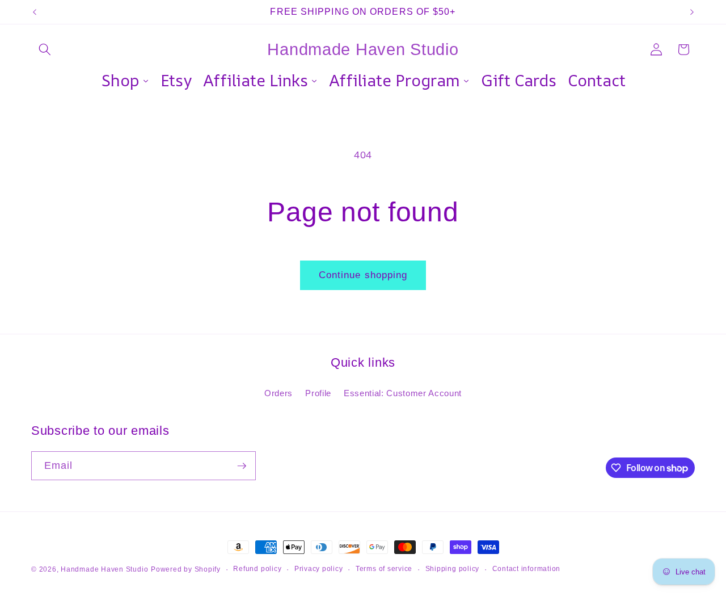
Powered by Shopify (186, 569)
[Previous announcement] (34, 12)
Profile (318, 393)
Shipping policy (452, 569)
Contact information (526, 569)
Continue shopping (363, 275)
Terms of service (384, 569)
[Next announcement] (691, 12)
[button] (44, 49)
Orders (278, 393)
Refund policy (257, 569)
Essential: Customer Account (403, 393)
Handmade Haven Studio (104, 569)
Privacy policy (318, 569)
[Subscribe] (241, 466)
